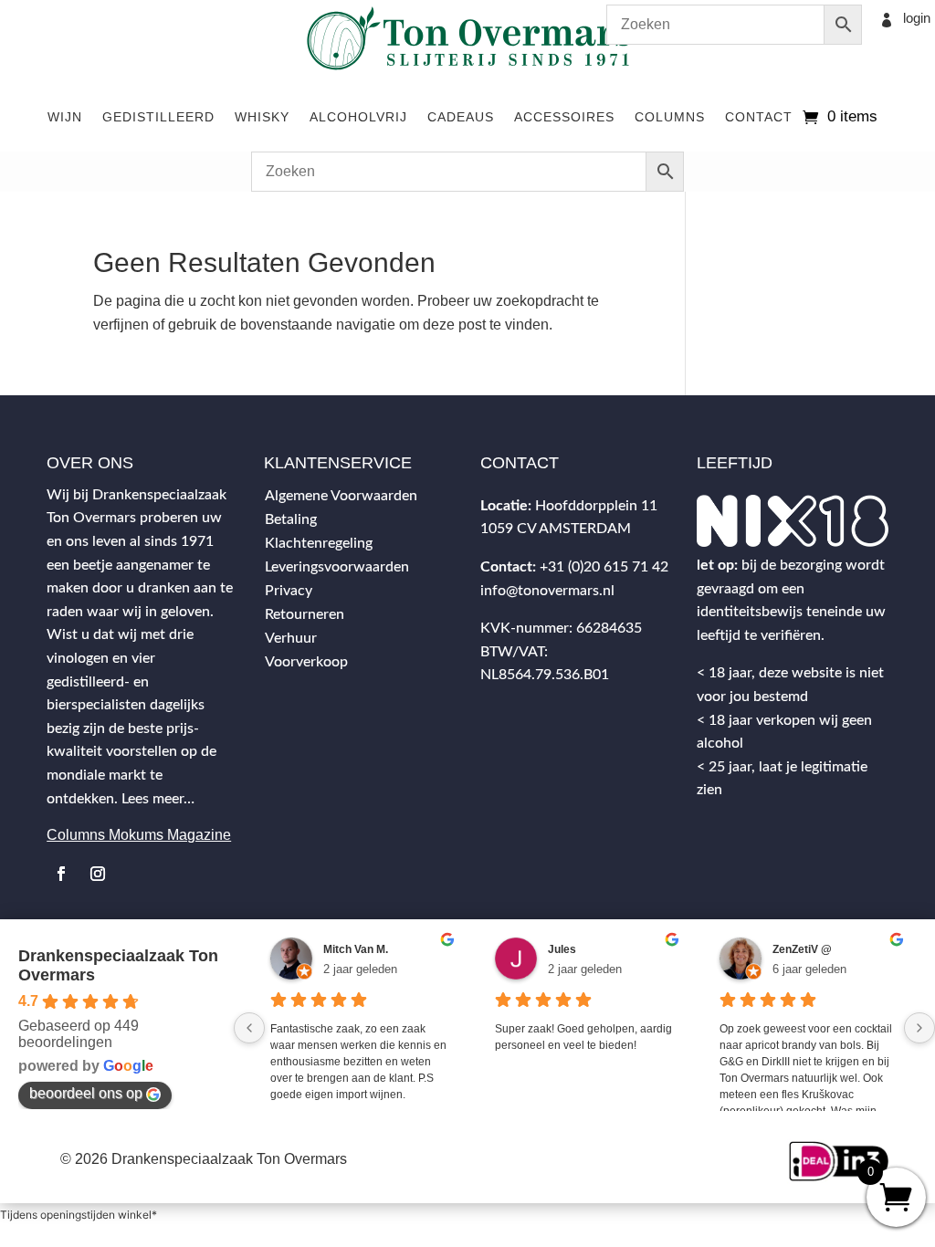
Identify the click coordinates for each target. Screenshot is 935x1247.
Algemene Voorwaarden (341, 495)
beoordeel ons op (85, 1093)
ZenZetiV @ (802, 949)
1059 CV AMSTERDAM (555, 528)
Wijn (64, 117)
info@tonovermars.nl (547, 590)
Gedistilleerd (158, 117)
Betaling (291, 519)
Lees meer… (157, 798)
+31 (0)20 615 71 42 (604, 567)
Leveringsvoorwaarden (337, 567)
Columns (670, 117)
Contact (759, 117)
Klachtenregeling (319, 543)
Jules (562, 949)
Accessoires (564, 117)
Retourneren (304, 614)
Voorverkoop (306, 662)
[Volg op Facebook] (61, 873)
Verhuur (291, 638)
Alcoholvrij (358, 117)
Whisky (262, 117)
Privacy (288, 590)
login (916, 18)
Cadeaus (460, 117)
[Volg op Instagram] (97, 873)
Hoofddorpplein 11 (596, 505)
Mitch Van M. (355, 949)
